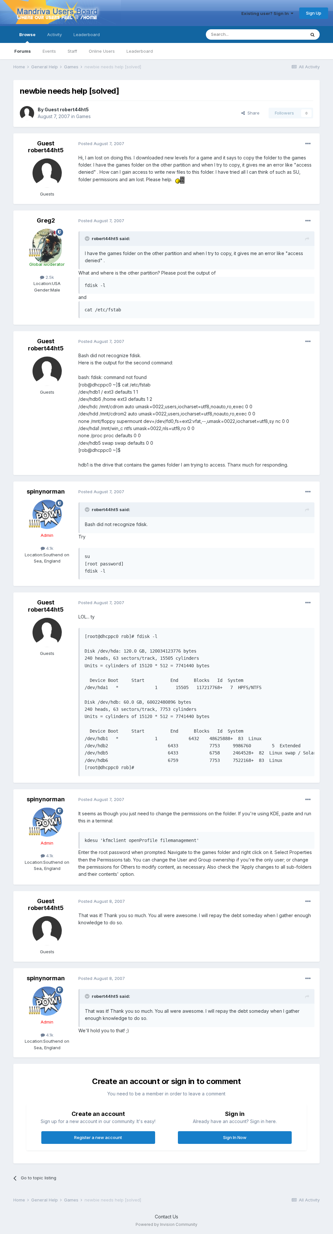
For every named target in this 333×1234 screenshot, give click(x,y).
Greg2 (46, 220)
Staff (72, 51)
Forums (22, 51)
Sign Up (313, 13)
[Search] (312, 34)
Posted (101, 143)
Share (252, 112)
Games (83, 116)
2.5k (49, 277)
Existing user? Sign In (266, 13)
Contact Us (166, 1216)
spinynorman (46, 491)
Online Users (102, 51)
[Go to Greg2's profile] (47, 243)
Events (49, 51)
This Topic (286, 34)
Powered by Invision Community (166, 1224)
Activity (54, 34)
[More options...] (307, 144)
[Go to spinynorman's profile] (47, 514)
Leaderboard (140, 51)
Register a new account (98, 1137)
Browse (27, 34)
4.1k (49, 548)
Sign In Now (234, 1137)
